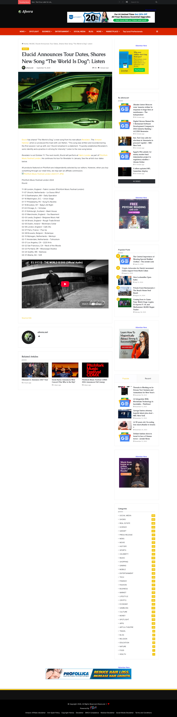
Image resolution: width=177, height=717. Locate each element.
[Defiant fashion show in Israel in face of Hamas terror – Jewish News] (124, 436)
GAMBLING (124, 608)
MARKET (123, 593)
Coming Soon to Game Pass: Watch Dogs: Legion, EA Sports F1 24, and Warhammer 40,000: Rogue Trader (143, 304)
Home (25, 44)
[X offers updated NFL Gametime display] (124, 171)
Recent (148, 378)
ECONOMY (124, 604)
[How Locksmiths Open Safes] (124, 280)
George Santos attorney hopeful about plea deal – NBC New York (143, 413)
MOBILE (123, 569)
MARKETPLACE (112, 31)
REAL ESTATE (125, 523)
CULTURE (123, 612)
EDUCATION (124, 643)
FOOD (122, 650)
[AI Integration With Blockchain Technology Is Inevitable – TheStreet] (124, 402)
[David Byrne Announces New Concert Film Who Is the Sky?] (65, 370)
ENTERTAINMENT (62, 31)
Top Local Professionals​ (133, 31)
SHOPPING (124, 562)
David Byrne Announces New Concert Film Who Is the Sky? (63, 381)
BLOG (91, 31)
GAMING (123, 566)
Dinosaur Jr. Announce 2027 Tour (35, 380)
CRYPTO (123, 600)
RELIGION (123, 639)
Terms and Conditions (143, 713)
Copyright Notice (67, 713)
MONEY (122, 616)
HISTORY (123, 546)
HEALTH (123, 654)
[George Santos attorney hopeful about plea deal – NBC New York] (124, 413)
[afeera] (25, 12)
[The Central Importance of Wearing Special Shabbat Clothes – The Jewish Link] (124, 259)
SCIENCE (123, 527)
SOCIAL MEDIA (79, 31)
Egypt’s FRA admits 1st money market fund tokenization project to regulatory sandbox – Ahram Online (142, 157)
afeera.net (29, 68)
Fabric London (85, 155)
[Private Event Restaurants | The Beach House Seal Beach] (124, 291)
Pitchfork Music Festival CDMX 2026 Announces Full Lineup (94, 381)
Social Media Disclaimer (125, 713)
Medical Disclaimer (108, 713)
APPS (122, 623)
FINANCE (123, 581)
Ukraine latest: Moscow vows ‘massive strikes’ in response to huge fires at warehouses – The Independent (143, 110)
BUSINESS (46, 31)
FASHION (123, 585)
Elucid (24, 140)
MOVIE (122, 542)
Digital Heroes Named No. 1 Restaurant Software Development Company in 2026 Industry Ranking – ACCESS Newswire (143, 126)
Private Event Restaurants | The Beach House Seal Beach (144, 290)
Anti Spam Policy (53, 713)
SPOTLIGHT (34, 31)
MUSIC (32, 44)
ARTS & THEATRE (126, 627)
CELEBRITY (124, 554)
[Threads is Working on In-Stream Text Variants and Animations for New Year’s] (124, 390)
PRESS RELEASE (126, 535)
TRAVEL (123, 631)
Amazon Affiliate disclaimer (35, 713)
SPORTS (123, 550)
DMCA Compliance (92, 713)
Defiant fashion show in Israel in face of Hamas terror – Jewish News (142, 436)
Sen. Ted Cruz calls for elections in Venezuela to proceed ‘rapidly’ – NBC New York (63, 2)
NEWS (22, 31)
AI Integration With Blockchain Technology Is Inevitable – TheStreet (143, 401)
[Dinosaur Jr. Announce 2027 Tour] (35, 370)
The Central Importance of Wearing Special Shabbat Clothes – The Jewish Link (143, 259)
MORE (99, 31)
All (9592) (136, 181)
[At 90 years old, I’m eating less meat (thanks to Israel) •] (124, 425)
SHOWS (123, 519)
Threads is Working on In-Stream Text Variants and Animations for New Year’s (143, 390)
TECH (122, 577)
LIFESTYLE (124, 596)
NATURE (123, 646)
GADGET (123, 531)
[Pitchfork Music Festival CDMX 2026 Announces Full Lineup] (95, 370)
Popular (125, 378)
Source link (26, 318)
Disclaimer (79, 713)
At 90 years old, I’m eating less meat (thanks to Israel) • (144, 424)
